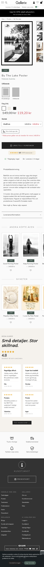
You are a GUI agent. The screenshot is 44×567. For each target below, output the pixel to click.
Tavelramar (4, 502)
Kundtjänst (25, 524)
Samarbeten (25, 502)
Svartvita (12, 79)
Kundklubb (25, 531)
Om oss (24, 495)
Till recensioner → (22, 423)
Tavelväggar (4, 495)
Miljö (23, 506)
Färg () (5, 104)
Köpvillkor (4, 528)
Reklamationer (26, 538)
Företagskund (26, 535)
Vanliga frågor (26, 528)
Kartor (3, 509)
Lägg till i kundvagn (23, 145)
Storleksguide (11, 131)
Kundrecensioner (27, 499)
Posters (3, 499)
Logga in (24, 520)
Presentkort (23, 479)
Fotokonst (5, 79)
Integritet (4, 535)
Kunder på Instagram (7, 524)
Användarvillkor (6, 531)
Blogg (3, 520)
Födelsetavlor (5, 506)
